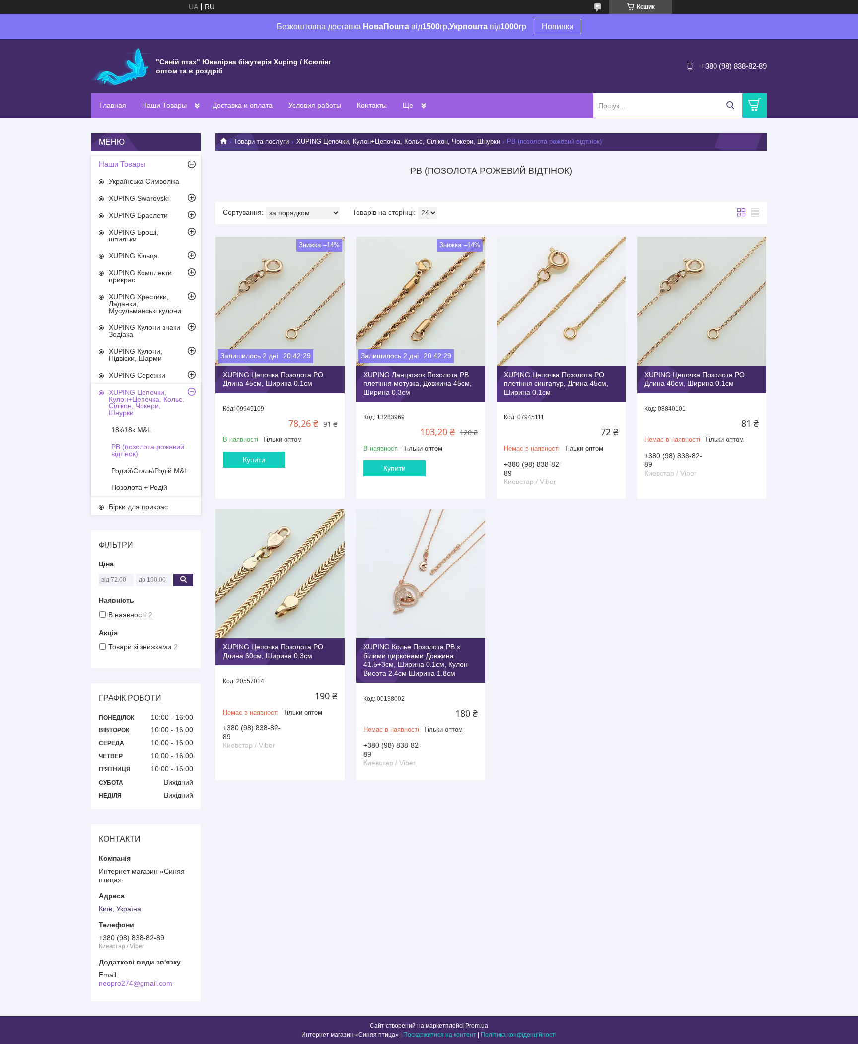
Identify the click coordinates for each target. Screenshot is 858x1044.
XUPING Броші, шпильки (133, 235)
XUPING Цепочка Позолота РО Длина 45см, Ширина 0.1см (273, 379)
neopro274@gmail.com (135, 983)
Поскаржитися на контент (439, 1034)
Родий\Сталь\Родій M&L (149, 471)
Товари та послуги (261, 141)
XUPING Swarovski (139, 198)
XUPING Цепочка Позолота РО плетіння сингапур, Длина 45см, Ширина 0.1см (556, 383)
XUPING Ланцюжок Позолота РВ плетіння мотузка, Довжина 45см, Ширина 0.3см (417, 383)
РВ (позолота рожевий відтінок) (147, 450)
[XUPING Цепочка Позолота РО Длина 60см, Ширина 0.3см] (280, 573)
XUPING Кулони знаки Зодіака (144, 330)
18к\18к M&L (131, 430)
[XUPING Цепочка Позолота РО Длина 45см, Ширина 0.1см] (280, 301)
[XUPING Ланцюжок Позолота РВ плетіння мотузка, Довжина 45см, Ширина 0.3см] (420, 301)
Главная (112, 105)
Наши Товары (164, 105)
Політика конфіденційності (519, 1034)
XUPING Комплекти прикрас (140, 276)
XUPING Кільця (133, 256)
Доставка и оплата (243, 105)
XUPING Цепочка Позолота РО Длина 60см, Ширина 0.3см (273, 651)
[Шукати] (730, 105)
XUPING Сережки (137, 375)
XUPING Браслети (138, 215)
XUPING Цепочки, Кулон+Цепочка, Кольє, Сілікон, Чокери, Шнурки (398, 141)
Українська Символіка (144, 181)
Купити (254, 460)
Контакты (372, 105)
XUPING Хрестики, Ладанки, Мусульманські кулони (145, 304)
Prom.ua (476, 1025)
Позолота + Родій (139, 487)
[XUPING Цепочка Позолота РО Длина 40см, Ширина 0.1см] (701, 301)
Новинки (557, 26)
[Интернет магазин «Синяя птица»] (121, 66)
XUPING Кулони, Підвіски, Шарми (135, 354)
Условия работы (314, 105)
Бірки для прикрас (138, 507)
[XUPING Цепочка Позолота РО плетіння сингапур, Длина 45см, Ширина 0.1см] (561, 301)
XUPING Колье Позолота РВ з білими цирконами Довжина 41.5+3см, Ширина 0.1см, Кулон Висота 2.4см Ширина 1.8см (415, 660)
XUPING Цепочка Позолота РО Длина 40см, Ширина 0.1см (694, 379)
